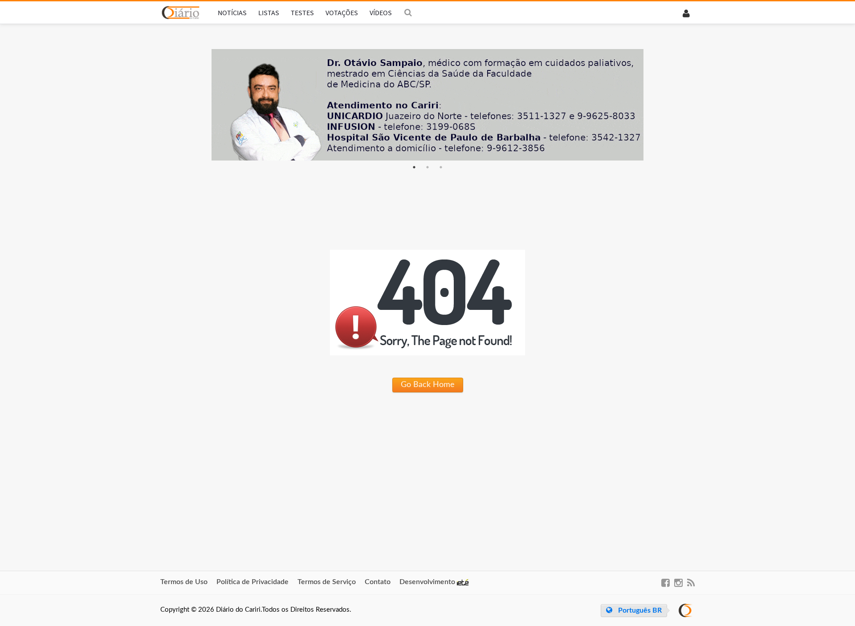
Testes (302, 12)
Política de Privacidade (252, 581)
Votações (342, 12)
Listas (268, 12)
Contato (378, 581)
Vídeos (381, 12)
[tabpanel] (427, 105)
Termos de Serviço (326, 581)
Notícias (232, 12)
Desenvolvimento (428, 581)
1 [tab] (414, 167)
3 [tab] (440, 167)
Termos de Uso (184, 581)
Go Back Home (428, 385)
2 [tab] (427, 167)
